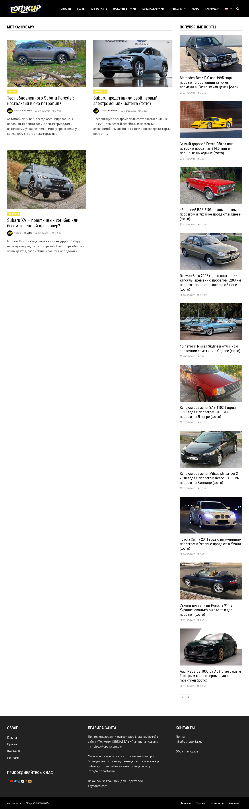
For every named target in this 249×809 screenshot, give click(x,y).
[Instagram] (19, 781)
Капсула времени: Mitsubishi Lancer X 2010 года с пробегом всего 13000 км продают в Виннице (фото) (210, 478)
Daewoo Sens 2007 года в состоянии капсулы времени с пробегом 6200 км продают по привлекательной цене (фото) (210, 282)
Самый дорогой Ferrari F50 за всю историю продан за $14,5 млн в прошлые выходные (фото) (207, 148)
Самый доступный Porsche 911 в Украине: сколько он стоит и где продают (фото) (206, 610)
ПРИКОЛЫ (176, 8)
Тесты (81, 8)
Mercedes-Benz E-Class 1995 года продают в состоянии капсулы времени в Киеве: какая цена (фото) (209, 82)
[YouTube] (12, 781)
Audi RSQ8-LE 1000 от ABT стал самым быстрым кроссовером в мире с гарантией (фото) (210, 676)
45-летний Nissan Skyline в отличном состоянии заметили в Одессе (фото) (210, 348)
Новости (65, 8)
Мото (195, 8)
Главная (12, 737)
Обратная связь (187, 751)
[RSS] (26, 781)
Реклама (13, 758)
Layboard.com (97, 786)
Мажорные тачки (124, 8)
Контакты (14, 751)
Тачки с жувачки (153, 8)
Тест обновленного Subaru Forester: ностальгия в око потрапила (40, 100)
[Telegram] (23, 781)
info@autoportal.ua (101, 771)
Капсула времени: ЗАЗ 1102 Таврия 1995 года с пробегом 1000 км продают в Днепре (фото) (208, 412)
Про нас (12, 744)
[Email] (30, 781)
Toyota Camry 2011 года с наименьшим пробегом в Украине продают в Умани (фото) (210, 544)
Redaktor (27, 110)
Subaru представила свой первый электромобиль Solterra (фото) (125, 100)
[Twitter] (15, 781)
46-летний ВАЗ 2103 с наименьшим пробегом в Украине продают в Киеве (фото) (210, 214)
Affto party (99, 8)
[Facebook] (8, 781)
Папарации (212, 8)
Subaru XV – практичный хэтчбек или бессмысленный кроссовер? (42, 223)
